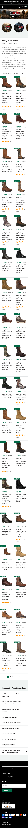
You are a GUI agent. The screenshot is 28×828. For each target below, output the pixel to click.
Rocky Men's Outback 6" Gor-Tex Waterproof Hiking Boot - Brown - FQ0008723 (21, 533)
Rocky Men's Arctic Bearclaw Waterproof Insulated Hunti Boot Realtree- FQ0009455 (7, 202)
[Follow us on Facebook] (3, 803)
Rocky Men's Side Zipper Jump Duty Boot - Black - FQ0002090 (6, 267)
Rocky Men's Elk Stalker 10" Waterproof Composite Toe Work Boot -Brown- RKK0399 (21, 366)
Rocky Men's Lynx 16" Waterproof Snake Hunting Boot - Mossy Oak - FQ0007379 (7, 365)
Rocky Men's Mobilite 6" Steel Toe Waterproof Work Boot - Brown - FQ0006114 (7, 596)
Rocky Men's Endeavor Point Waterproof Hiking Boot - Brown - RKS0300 (20, 629)
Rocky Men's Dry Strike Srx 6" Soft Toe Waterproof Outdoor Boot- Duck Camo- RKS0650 (21, 333)
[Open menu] (2, 7)
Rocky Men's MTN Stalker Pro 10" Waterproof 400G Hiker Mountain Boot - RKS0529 (20, 235)
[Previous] (3, 677)
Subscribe (6, 790)
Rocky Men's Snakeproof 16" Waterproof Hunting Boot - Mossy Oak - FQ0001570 (21, 168)
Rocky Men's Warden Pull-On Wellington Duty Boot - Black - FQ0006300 (6, 662)
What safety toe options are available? (10, 711)
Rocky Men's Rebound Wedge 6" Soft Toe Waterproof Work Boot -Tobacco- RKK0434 (7, 334)
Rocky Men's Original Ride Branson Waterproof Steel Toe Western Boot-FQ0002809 (7, 429)
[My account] (22, 7)
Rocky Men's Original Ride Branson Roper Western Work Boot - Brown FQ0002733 (7, 168)
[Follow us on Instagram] (6, 803)
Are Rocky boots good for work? (11, 722)
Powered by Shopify (6, 824)
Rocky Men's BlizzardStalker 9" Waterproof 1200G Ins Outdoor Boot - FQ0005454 (21, 461)
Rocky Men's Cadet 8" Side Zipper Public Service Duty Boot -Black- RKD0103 (21, 498)
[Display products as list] (25, 73)
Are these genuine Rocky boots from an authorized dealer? (11, 751)
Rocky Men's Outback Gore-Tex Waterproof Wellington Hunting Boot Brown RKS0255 (7, 134)
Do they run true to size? (9, 739)
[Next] (25, 677)
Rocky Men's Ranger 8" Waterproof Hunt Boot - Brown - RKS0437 (21, 595)
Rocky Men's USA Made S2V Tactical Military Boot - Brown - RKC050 (7, 297)
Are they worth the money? (10, 717)
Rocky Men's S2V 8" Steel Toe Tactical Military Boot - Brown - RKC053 (21, 565)
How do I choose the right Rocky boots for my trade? (11, 703)
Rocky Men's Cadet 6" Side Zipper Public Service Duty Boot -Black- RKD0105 (21, 268)
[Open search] (19, 7)
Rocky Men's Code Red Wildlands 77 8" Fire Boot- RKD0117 (7, 396)
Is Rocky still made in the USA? (11, 728)
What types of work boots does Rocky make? (11, 695)
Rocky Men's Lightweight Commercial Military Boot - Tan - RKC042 (21, 429)
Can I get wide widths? (8, 744)
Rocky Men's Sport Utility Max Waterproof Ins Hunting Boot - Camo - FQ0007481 (7, 235)
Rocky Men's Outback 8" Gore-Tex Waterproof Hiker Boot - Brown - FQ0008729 (7, 566)
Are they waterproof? (8, 734)
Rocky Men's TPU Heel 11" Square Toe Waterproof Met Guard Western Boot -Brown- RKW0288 (21, 662)
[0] (25, 7)
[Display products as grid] (23, 73)
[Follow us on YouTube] (8, 803)
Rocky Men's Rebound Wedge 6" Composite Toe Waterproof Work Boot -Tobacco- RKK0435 (21, 134)
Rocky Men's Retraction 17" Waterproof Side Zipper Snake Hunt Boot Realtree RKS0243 (20, 202)
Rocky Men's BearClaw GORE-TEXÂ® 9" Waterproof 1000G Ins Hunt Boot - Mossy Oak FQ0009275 (21, 98)
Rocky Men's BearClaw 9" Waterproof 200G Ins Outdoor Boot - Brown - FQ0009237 (7, 97)
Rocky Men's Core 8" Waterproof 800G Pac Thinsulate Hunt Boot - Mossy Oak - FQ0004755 (7, 499)
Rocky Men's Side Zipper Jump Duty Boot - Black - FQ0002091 (6, 532)
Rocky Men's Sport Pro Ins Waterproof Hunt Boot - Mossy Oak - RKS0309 (21, 396)
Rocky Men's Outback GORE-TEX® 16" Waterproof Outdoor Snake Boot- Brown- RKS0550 (6, 463)
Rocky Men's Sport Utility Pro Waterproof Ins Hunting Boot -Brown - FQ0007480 (21, 299)
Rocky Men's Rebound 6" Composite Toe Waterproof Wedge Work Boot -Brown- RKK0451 (7, 630)
